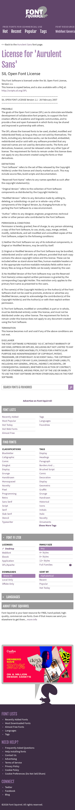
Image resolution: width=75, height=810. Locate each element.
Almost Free (8, 433)
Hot (5, 31)
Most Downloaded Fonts (18, 723)
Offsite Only (8, 584)
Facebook (10, 791)
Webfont (6, 552)
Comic (5, 461)
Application (8, 560)
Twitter (8, 787)
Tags (43, 31)
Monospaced (8, 481)
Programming (9, 493)
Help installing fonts (15, 751)
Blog (7, 794)
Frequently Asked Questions (19, 748)
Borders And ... (46, 465)
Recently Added (10, 417)
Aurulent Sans (24, 44)
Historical (44, 501)
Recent (16, 31)
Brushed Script (47, 469)
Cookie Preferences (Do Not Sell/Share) (25, 773)
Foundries (44, 425)
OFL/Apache (8, 565)
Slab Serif (7, 514)
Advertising (11, 759)
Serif (4, 510)
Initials (42, 510)
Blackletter (7, 453)
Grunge (6, 473)
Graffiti (42, 489)
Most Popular (9, 421)
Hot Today (7, 425)
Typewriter (7, 522)
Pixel (4, 489)
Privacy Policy (12, 766)
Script (5, 505)
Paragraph (44, 461)
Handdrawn (8, 477)
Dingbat (6, 465)
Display (6, 469)
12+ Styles (44, 560)
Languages (45, 421)
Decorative (45, 477)
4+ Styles (44, 552)
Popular (30, 31)
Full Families (45, 564)
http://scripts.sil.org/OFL (14, 90)
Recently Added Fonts (16, 719)
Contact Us (10, 755)
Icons (42, 505)
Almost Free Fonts (14, 727)
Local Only (7, 579)
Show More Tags (47, 525)
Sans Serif (7, 501)
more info (32, 619)
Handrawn (44, 497)
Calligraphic (8, 457)
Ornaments (45, 522)
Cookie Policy (12, 770)
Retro (5, 497)
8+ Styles (44, 556)
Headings (44, 457)
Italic (41, 514)
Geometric (44, 485)
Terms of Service (13, 762)
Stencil (5, 518)
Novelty (6, 485)
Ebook (5, 556)
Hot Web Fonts (9, 429)
